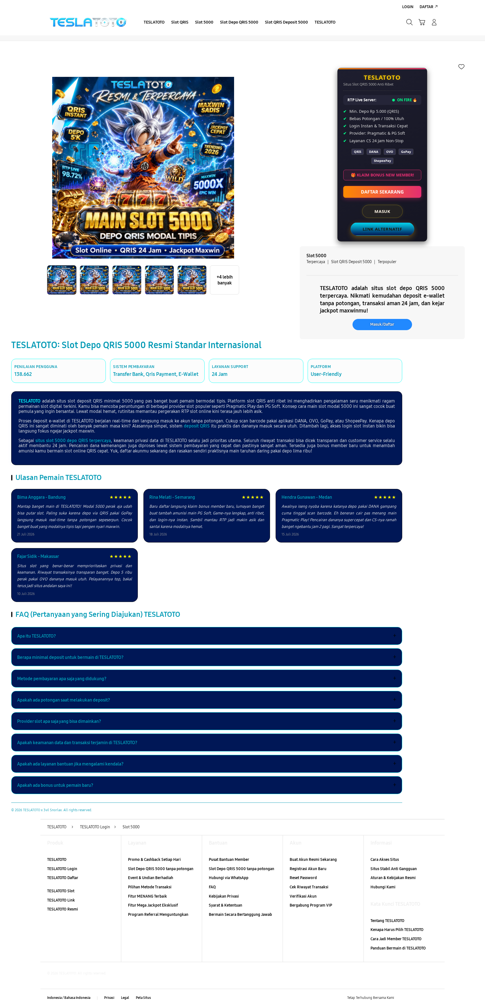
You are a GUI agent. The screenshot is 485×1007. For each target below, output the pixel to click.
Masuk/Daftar (382, 324)
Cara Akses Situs (384, 859)
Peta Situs (143, 998)
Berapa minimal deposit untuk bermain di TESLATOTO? (206, 657)
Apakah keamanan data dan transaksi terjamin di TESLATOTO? (206, 742)
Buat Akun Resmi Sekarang (313, 859)
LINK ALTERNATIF (382, 229)
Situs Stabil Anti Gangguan (393, 868)
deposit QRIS (197, 426)
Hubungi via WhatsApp (228, 877)
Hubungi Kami (382, 887)
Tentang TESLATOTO (387, 920)
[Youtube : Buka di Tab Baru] (434, 998)
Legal (125, 998)
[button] (422, 22)
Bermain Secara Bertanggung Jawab (240, 914)
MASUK (382, 211)
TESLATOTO (29, 401)
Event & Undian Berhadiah (150, 877)
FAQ (212, 887)
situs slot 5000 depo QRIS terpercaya (73, 440)
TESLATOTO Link (61, 900)
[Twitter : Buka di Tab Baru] (412, 998)
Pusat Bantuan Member (229, 859)
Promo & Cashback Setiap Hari (154, 859)
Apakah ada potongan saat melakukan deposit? (206, 699)
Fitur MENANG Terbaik (147, 896)
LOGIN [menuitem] (407, 6)
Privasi (109, 998)
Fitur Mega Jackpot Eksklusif (153, 905)
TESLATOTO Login (62, 868)
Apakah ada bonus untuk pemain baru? (206, 785)
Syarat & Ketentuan (225, 905)
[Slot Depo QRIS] (88, 22)
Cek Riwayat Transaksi (309, 887)
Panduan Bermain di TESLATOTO (398, 948)
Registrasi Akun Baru (308, 868)
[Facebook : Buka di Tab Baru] (401, 998)
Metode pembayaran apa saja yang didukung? (206, 678)
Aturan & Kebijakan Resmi (393, 877)
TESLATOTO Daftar (62, 877)
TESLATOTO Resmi (62, 909)
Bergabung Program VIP (311, 905)
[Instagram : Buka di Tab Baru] (423, 998)
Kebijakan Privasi (224, 896)
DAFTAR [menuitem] (426, 6)
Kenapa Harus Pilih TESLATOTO (397, 929)
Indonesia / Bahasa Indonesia (68, 998)
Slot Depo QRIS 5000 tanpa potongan (160, 868)
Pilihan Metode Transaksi (149, 887)
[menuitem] (154, 22)
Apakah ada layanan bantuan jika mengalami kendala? (206, 763)
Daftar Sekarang (382, 192)
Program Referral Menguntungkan (158, 914)
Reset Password (303, 877)
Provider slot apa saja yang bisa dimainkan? (206, 721)
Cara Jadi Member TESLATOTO (396, 939)
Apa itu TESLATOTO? (206, 636)
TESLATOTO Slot (60, 891)
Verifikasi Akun (303, 896)
